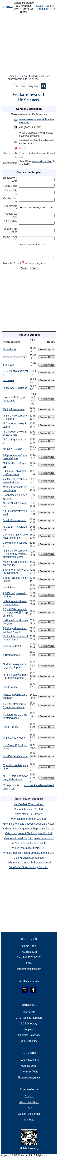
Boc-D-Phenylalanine (15, 756)
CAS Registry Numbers (29, 1017)
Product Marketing (29, 1060)
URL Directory (29, 1040)
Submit (50, 5)
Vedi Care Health (45, 823)
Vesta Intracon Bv (44, 838)
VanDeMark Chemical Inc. (29, 804)
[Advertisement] (29, 42)
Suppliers (29, 1029)
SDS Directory (29, 1023)
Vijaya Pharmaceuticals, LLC (28, 848)
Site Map (29, 1119)
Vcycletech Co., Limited (28, 814)
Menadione (9, 349)
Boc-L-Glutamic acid (14, 520)
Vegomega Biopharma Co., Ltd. (37, 828)
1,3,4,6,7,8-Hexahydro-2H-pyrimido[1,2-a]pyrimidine (15, 612)
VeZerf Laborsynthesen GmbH (28, 843)
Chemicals (29, 1012)
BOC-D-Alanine (12, 645)
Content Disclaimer (29, 1113)
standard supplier (42, 161)
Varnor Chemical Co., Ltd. (28, 809)
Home (11, 76)
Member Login (29, 1065)
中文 (53, 8)
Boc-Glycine (10, 587)
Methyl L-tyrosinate (13, 409)
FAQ (29, 1108)
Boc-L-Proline (11, 727)
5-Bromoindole (11, 655)
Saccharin (9, 364)
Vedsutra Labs (10, 828)
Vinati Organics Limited (16, 852)
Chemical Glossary (29, 1035)
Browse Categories (29, 1077)
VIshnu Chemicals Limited (29, 857)
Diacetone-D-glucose (15, 388)
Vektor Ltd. (11, 833)
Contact (29, 1096)
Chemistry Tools (29, 1071)
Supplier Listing (28, 76)
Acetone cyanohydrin (15, 357)
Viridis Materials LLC (42, 852)
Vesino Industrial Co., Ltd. (18, 838)
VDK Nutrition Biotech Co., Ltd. (28, 818)
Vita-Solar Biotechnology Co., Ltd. (28, 867)
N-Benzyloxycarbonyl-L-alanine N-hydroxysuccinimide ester (15, 553)
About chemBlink (29, 1102)
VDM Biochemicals (13, 823)
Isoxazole (8, 380)
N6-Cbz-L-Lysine (12, 449)
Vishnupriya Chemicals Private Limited (29, 862)
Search (40, 5)
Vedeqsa (30, 823)
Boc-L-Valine (10, 687)
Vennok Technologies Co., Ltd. (35, 833)
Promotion (43, 8)
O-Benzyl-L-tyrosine (14, 737)
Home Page (29, 946)
